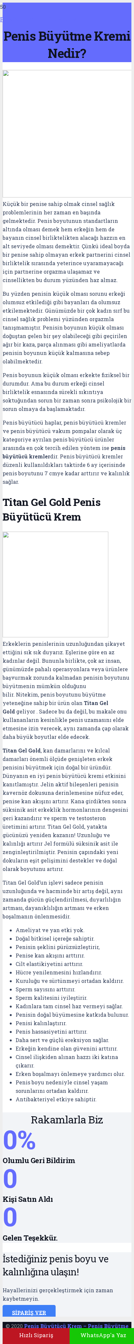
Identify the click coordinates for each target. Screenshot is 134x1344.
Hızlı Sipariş (36, 1335)
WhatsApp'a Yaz (103, 1335)
